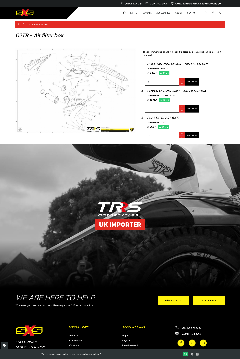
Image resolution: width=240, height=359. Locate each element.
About (178, 12)
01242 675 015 (133, 3)
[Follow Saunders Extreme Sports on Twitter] (192, 343)
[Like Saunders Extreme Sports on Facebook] (181, 343)
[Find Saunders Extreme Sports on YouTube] (203, 343)
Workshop (74, 345)
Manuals (147, 12)
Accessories (163, 12)
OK (185, 354)
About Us (73, 335)
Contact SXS (158, 3)
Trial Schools (75, 340)
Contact (192, 12)
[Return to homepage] (24, 12)
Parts (133, 12)
